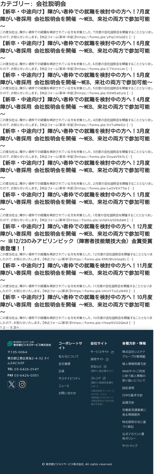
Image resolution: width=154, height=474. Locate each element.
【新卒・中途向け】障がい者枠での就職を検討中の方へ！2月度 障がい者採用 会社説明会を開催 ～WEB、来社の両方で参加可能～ (75, 170)
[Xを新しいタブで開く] (12, 384)
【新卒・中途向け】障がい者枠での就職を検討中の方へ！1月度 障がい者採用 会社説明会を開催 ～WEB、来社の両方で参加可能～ (75, 202)
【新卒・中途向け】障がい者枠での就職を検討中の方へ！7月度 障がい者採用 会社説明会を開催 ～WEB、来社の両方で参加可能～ (75, 19)
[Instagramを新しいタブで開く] (22, 384)
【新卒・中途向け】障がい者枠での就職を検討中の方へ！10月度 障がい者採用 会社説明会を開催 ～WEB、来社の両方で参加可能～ (76, 304)
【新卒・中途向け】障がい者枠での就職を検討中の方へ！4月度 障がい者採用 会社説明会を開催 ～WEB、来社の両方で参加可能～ (75, 107)
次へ (16, 327)
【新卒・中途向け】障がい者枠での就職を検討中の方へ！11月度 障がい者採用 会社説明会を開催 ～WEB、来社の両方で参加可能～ (76, 273)
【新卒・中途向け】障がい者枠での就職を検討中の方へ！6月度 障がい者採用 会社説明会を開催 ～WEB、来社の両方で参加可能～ (75, 50)
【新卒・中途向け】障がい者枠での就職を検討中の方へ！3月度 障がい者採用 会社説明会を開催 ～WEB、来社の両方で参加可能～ (75, 138)
